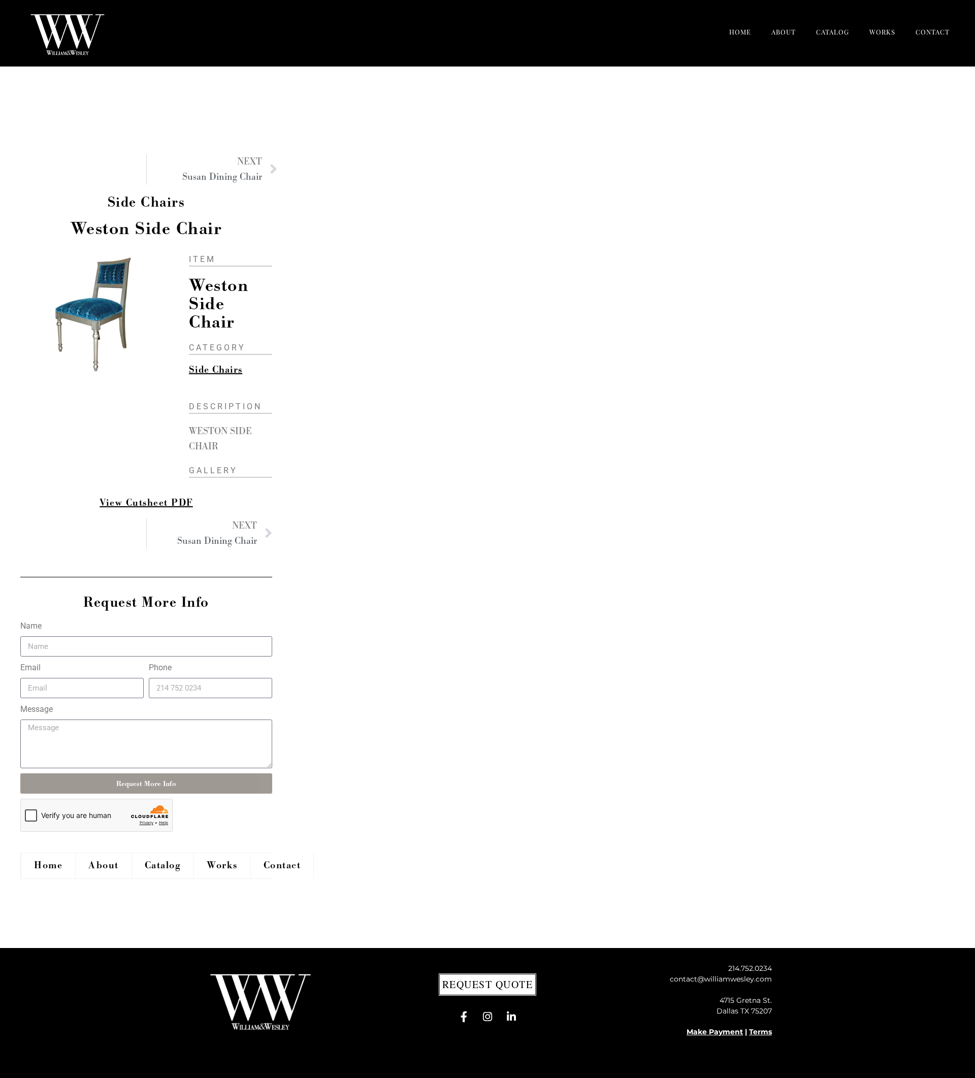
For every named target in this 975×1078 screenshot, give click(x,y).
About (783, 31)
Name (31, 626)
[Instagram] (487, 1017)
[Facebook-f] (463, 1017)
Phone (160, 667)
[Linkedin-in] (511, 1017)
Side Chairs (146, 202)
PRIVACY (512, 1065)
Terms (760, 1031)
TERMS (543, 1065)
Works (882, 31)
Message (36, 709)
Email (30, 667)
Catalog (832, 31)
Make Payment (715, 1031)
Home (740, 31)
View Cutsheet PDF (146, 503)
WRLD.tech (606, 1065)
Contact (933, 31)
